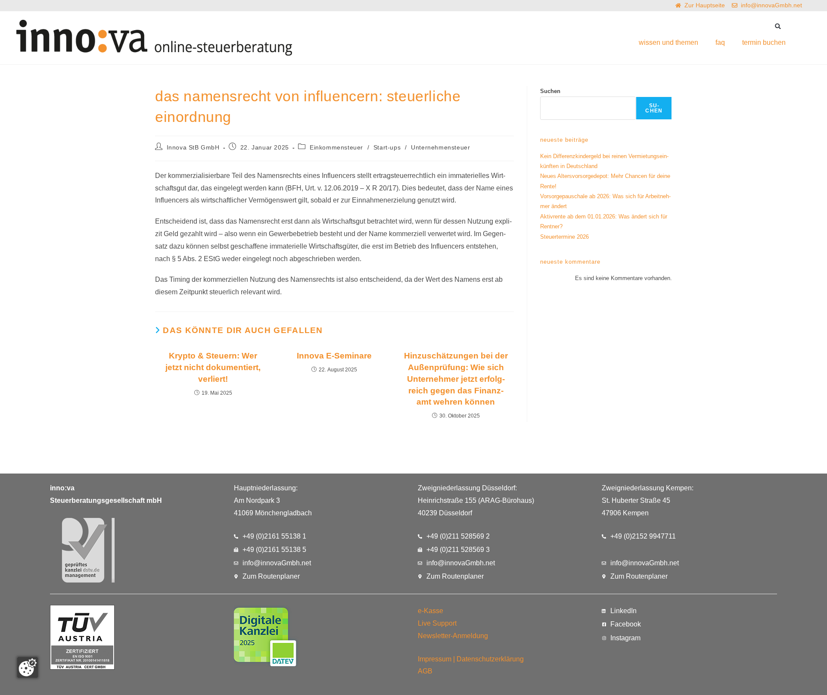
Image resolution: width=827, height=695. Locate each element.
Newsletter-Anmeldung (453, 635)
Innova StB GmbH (193, 147)
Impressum (434, 659)
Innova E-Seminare (334, 355)
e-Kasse (430, 610)
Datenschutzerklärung (490, 659)
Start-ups (387, 147)
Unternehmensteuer (440, 147)
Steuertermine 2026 (564, 237)
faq (720, 42)
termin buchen (764, 42)
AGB (425, 671)
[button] (778, 26)
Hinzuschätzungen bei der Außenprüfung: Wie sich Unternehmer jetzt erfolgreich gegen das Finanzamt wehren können (456, 379)
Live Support (437, 623)
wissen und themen (668, 42)
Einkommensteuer (336, 147)
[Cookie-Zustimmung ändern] (27, 667)
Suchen (550, 91)
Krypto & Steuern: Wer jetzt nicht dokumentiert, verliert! (213, 367)
